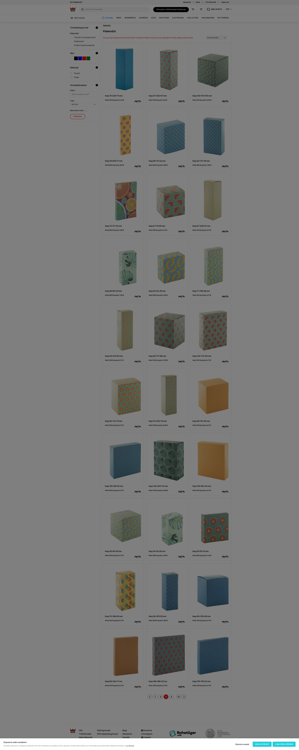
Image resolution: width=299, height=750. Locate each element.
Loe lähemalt (129, 746)
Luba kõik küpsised (284, 744)
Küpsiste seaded (242, 744)
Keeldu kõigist (262, 744)
